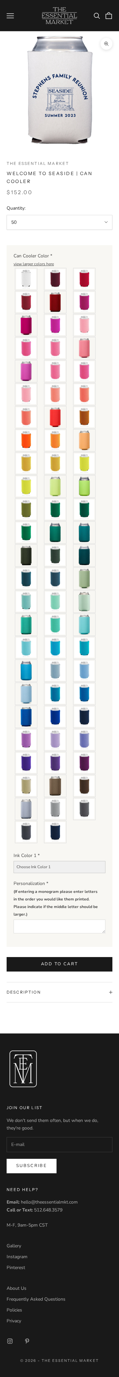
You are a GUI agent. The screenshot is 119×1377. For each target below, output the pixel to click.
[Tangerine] (55, 417)
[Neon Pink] (55, 348)
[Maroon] (55, 279)
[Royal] (55, 717)
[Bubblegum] (55, 371)
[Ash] (26, 832)
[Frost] (26, 809)
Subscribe (31, 1166)
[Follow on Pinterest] (27, 1341)
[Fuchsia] (55, 763)
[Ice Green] (55, 601)
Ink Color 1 (27, 855)
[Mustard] (26, 463)
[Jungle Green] (55, 555)
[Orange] (55, 440)
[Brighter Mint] (85, 601)
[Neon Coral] (26, 417)
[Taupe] (55, 786)
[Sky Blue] (85, 671)
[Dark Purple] (26, 763)
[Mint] (26, 601)
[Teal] (55, 694)
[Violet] (85, 763)
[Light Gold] (55, 463)
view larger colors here (34, 264)
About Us (16, 1288)
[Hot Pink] (26, 348)
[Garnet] (26, 302)
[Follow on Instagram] (10, 1341)
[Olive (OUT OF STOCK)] (26, 555)
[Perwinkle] (85, 740)
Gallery (14, 1246)
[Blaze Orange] (26, 440)
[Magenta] (85, 302)
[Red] (85, 279)
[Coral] (85, 394)
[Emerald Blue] (26, 625)
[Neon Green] (85, 486)
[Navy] (85, 717)
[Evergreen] (55, 509)
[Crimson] (55, 302)
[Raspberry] (26, 325)
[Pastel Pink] (85, 325)
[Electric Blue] (85, 694)
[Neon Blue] (26, 671)
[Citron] (26, 486)
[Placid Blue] (26, 694)
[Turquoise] (85, 532)
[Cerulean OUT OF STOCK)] (26, 717)
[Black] (55, 832)
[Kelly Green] (55, 532)
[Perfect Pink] (85, 371)
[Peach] (85, 440)
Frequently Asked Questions (36, 1299)
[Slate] (85, 809)
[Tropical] (26, 648)
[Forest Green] (85, 555)
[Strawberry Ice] (85, 348)
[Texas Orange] (85, 417)
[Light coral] (55, 394)
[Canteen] (26, 509)
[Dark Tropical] (55, 648)
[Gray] (55, 809)
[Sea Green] (55, 625)
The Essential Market (38, 163)
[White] (26, 279)
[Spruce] (26, 578)
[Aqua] (85, 648)
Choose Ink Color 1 (34, 867)
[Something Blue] (55, 671)
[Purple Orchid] (26, 740)
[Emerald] (26, 532)
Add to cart (59, 964)
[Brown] (85, 786)
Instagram (17, 1257)
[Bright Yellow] (85, 463)
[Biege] (26, 786)
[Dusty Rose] (26, 394)
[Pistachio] (55, 486)
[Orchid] (26, 371)
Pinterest (16, 1267)
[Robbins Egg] (85, 625)
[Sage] (85, 578)
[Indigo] (55, 578)
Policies (14, 1310)
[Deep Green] (85, 509)
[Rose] (55, 325)
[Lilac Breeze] (55, 740)
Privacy (14, 1321)
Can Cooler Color (34, 259)
